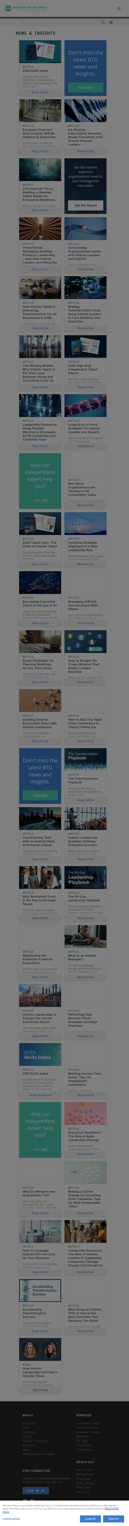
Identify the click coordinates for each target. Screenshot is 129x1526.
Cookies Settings (11, 1518)
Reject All (113, 1518)
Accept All (90, 1518)
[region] (64, 1513)
